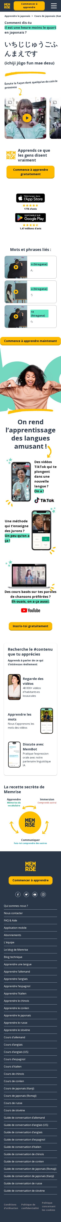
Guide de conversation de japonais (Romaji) (30, 1169)
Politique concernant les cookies (48, 1206)
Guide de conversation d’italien (22, 1147)
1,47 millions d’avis (30, 228)
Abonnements (12, 935)
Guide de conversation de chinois (24, 1154)
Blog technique (13, 957)
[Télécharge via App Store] (30, 198)
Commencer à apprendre (29, 5)
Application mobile (15, 928)
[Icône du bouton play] (27, 118)
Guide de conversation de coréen (24, 1161)
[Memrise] (7, 6)
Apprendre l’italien (15, 993)
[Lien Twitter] (26, 894)
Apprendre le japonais (17, 16)
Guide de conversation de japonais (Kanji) (29, 1176)
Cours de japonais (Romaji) (20, 1096)
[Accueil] (11, 155)
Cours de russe (13, 1103)
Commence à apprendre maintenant (30, 341)
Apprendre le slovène (17, 1030)
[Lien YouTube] (34, 894)
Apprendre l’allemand (17, 971)
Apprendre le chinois (16, 1001)
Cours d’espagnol (14, 1059)
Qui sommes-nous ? (16, 906)
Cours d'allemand (14, 1037)
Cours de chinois (14, 1074)
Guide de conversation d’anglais (23, 1132)
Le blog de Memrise (16, 949)
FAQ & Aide (10, 920)
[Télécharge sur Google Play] (30, 217)
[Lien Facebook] (17, 894)
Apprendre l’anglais (16, 979)
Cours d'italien (12, 1066)
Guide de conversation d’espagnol (24, 1139)
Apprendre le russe (15, 1022)
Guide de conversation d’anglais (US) (26, 1125)
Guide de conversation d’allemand (24, 1117)
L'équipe (9, 942)
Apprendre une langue (18, 964)
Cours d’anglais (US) (16, 1052)
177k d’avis (30, 208)
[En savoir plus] (54, 6)
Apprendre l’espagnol (17, 986)
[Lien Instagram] (43, 894)
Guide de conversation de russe (23, 1183)
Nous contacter (13, 913)
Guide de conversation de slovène (24, 1190)
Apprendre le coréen (16, 1008)
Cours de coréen (14, 1081)
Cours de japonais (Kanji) (19, 1088)
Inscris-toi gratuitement (30, 626)
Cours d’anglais (13, 1044)
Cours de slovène (14, 1110)
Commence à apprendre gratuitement (30, 172)
